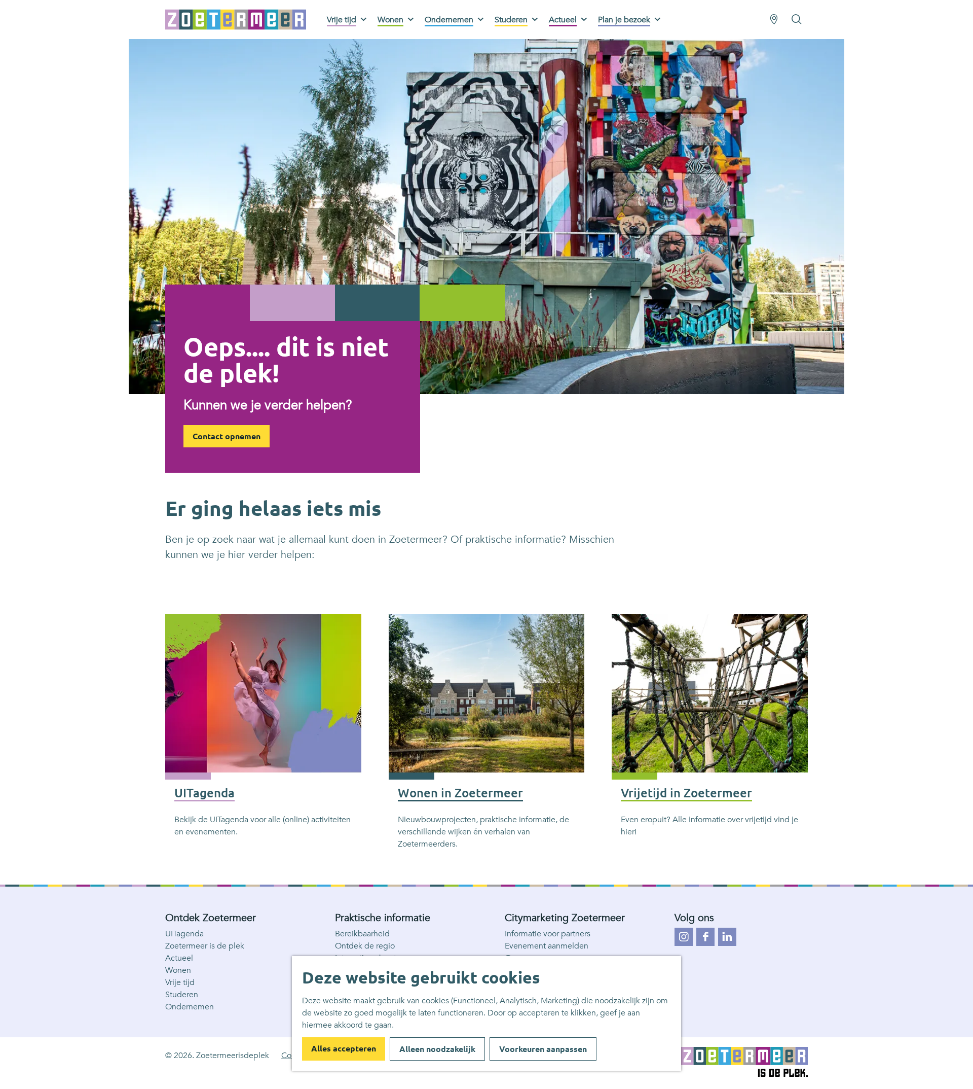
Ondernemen (189, 1006)
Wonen (178, 970)
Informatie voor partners (547, 933)
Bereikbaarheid (362, 933)
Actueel (179, 958)
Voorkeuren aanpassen (543, 1048)
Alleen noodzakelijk (437, 1048)
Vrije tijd (180, 982)
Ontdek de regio (365, 946)
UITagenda (184, 933)
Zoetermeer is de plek (204, 946)
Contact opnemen (226, 436)
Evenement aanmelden (546, 946)
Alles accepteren (343, 1048)
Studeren (181, 994)
